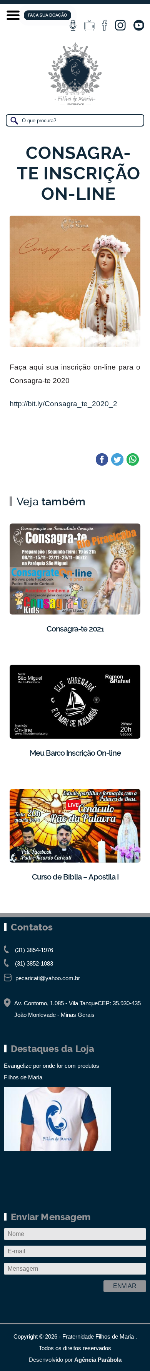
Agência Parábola (98, 1359)
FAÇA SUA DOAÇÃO (47, 15)
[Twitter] (117, 460)
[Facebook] (104, 25)
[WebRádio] (73, 25)
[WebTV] (89, 25)
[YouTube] (138, 25)
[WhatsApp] (132, 460)
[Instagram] (120, 25)
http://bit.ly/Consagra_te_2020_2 (63, 404)
